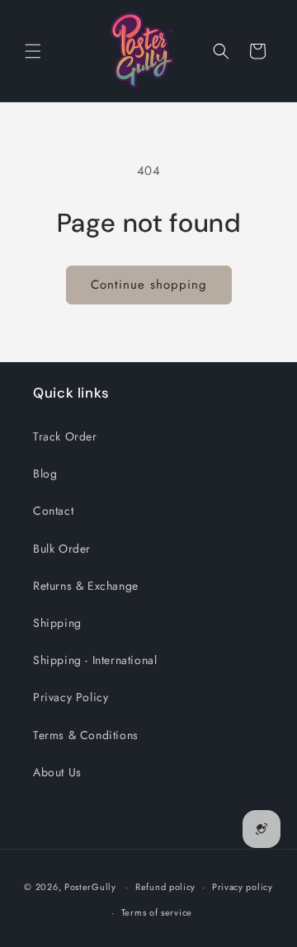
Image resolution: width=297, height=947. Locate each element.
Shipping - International (95, 660)
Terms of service (156, 912)
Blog (45, 473)
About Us (57, 772)
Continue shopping (149, 285)
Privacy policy (242, 886)
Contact (53, 510)
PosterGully (90, 886)
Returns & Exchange (86, 585)
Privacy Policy (70, 697)
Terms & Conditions (86, 735)
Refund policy (165, 886)
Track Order (65, 436)
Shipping (57, 623)
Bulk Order (62, 548)
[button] (33, 51)
